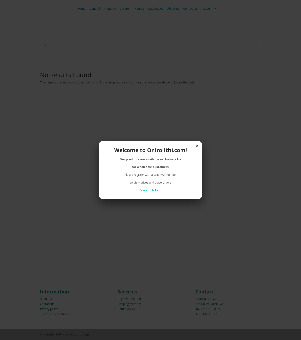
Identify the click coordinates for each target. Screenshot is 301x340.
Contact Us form (150, 190)
